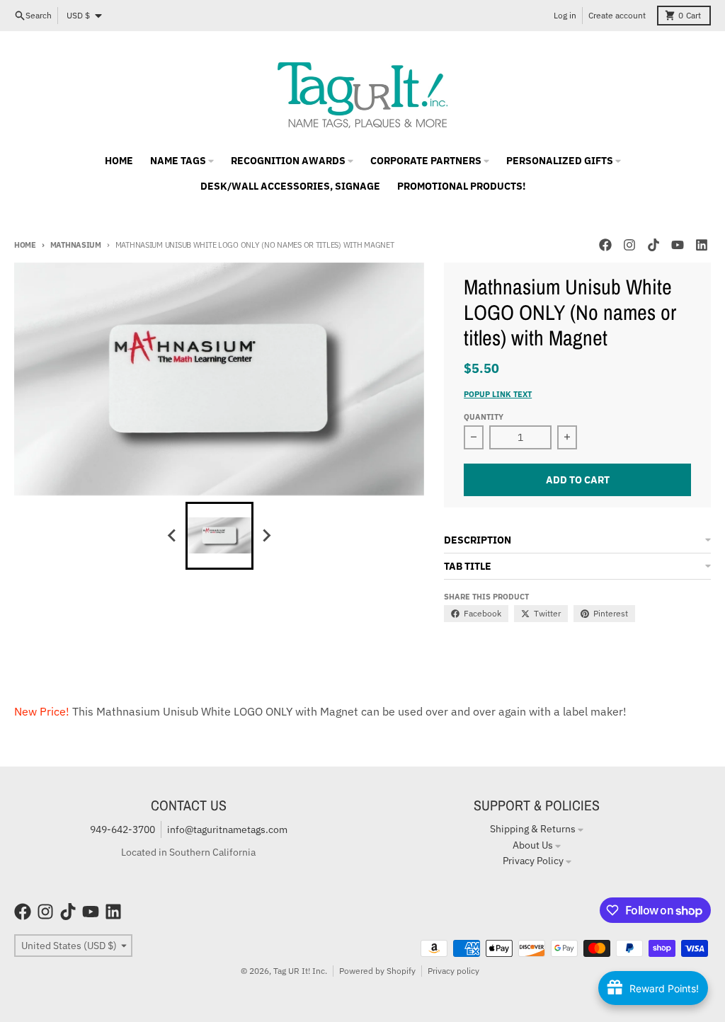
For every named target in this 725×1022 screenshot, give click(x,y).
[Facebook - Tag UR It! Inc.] (605, 245)
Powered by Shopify (377, 970)
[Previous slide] (173, 536)
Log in (565, 15)
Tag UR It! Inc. (300, 970)
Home (25, 245)
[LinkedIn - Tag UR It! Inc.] (701, 245)
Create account (617, 15)
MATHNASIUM (75, 245)
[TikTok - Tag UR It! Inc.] (653, 245)
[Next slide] (266, 536)
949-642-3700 (122, 829)
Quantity (483, 417)
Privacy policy (453, 970)
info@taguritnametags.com (227, 829)
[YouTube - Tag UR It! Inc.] (677, 245)
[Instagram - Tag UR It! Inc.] (629, 245)
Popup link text (498, 394)
